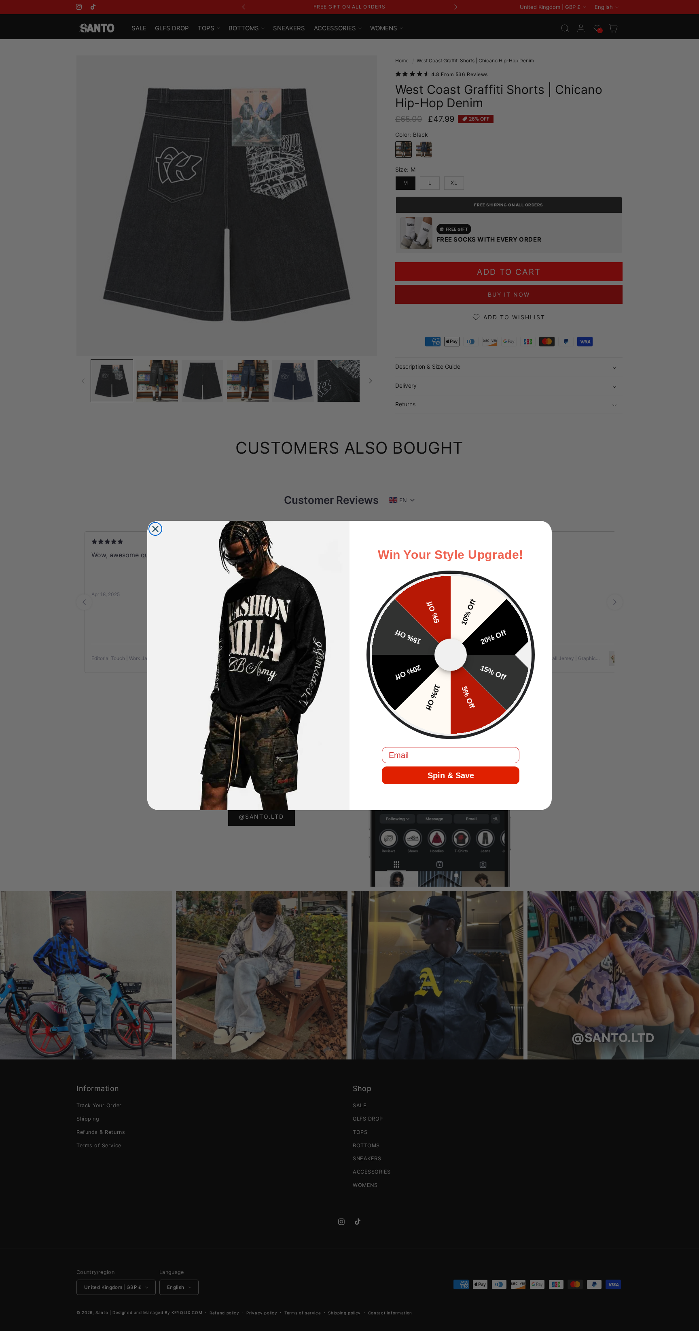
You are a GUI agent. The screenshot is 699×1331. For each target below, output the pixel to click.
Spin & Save (451, 775)
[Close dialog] (155, 528)
